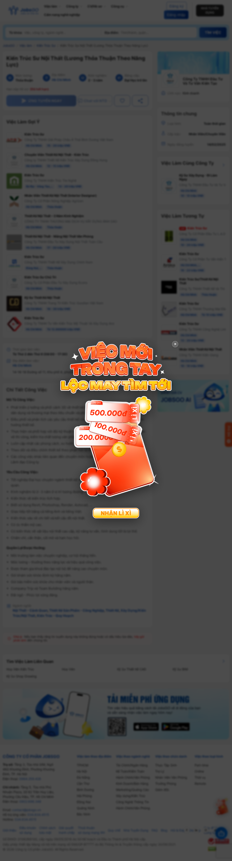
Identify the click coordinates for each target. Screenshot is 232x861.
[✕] (116, 430)
